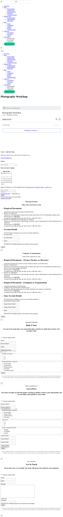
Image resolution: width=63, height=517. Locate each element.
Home (8, 24)
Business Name (5, 404)
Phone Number (5, 343)
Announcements (11, 29)
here (59, 377)
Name (5, 241)
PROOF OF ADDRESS (10, 273)
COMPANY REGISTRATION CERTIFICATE (17, 287)
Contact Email (5, 442)
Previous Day (7, 125)
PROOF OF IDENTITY (11, 213)
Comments (3, 500)
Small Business (11, 19)
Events (9, 28)
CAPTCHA (4, 498)
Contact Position (5, 445)
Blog (5, 22)
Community (10, 25)
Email (2, 347)
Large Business (11, 18)
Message (3, 484)
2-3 (5, 357)
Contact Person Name (10, 304)
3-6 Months (7, 431)
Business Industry (5, 407)
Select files (16, 216)
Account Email (8, 237)
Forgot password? (5, 193)
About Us (6, 31)
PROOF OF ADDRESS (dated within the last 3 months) (19, 219)
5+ (4, 425)
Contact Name (5, 435)
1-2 (5, 422)
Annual (6, 433)
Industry (9, 27)
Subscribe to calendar (30, 130)
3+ (4, 359)
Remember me (16, 193)
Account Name (8, 234)
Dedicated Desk (11, 12)
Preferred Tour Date (6, 350)
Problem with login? (6, 198)
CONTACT (7, 37)
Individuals (10, 21)
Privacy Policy (40, 187)
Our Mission (10, 32)
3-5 (5, 423)
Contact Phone (5, 439)
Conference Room (12, 15)
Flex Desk (10, 13)
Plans (5, 7)
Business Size (7, 16)
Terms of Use (30, 187)
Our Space (6, 6)
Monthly (6, 430)
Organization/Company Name (12, 300)
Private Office (10, 9)
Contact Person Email (10, 307)
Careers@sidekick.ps (6, 158)
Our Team (9, 34)
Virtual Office (10, 10)
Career (9, 35)
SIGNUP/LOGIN (9, 44)
